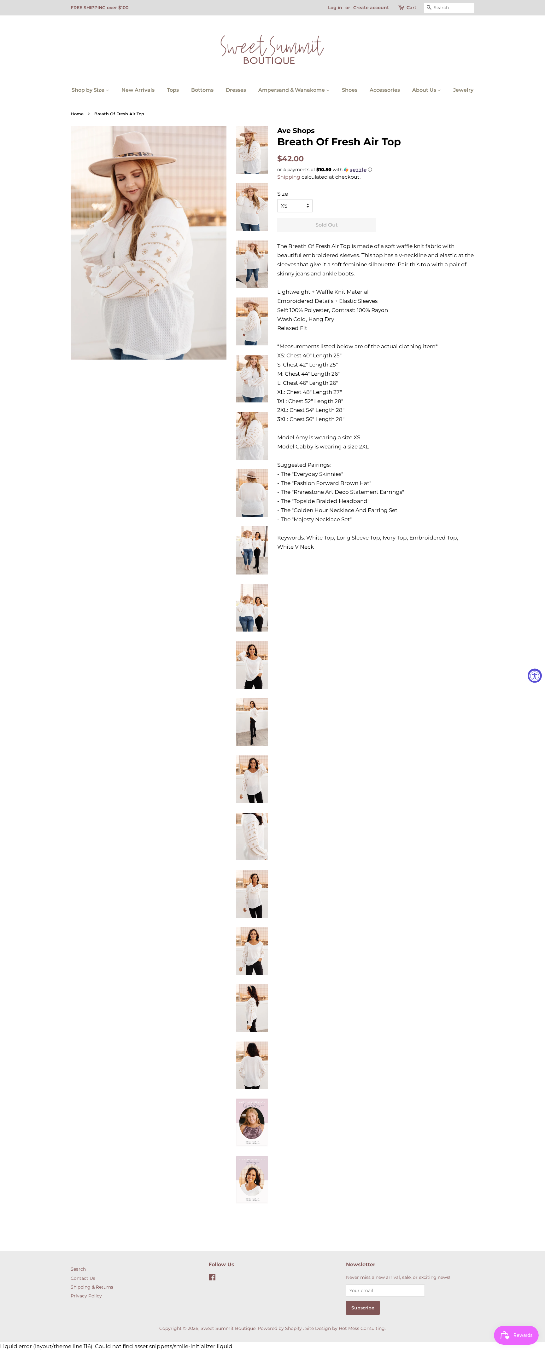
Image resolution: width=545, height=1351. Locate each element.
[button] (375, 170)
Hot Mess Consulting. (362, 1328)
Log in (335, 7)
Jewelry (463, 90)
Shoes (349, 90)
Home (77, 114)
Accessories (385, 90)
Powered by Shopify (280, 1328)
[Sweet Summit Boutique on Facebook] (212, 1278)
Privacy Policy (86, 1296)
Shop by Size (89, 90)
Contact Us (83, 1278)
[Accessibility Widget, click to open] (535, 675)
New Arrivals (138, 90)
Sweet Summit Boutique (228, 1328)
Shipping (288, 177)
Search (78, 1269)
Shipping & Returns (92, 1287)
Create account (371, 7)
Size (282, 194)
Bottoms (202, 90)
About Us (424, 90)
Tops (173, 90)
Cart (411, 7)
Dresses (236, 90)
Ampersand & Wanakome (292, 90)
